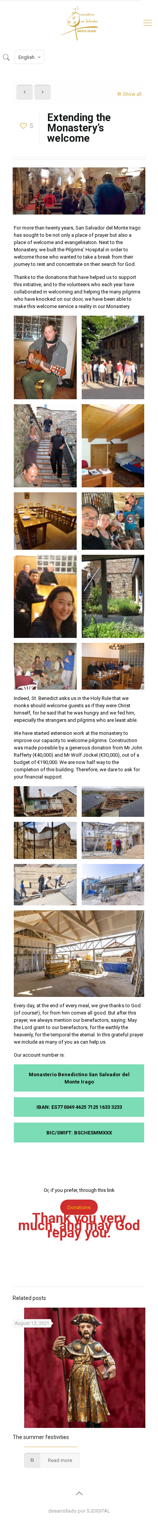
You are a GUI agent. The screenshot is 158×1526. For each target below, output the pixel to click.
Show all (132, 94)
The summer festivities (41, 1437)
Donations (79, 1207)
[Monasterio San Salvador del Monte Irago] (79, 23)
